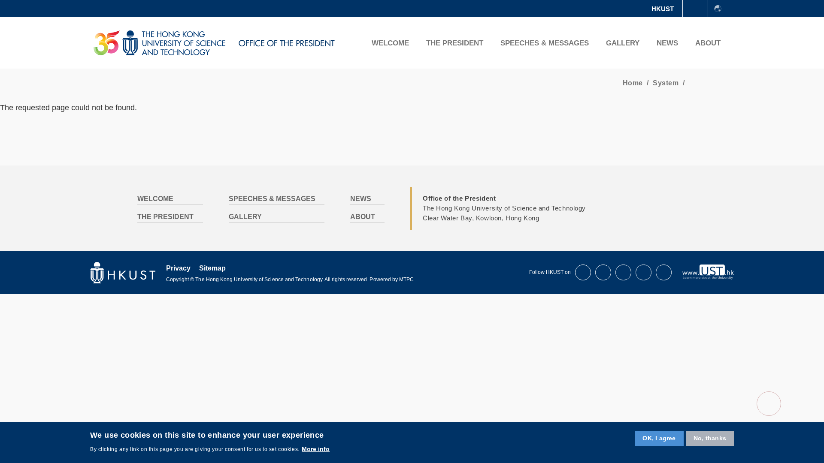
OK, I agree (659, 438)
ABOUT (708, 43)
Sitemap (212, 268)
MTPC (406, 280)
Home (633, 83)
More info (316, 448)
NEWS (667, 43)
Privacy (178, 268)
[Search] (740, 43)
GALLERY (622, 43)
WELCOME (390, 43)
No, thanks (710, 438)
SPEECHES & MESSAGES (544, 43)
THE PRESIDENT (454, 43)
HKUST (662, 8)
